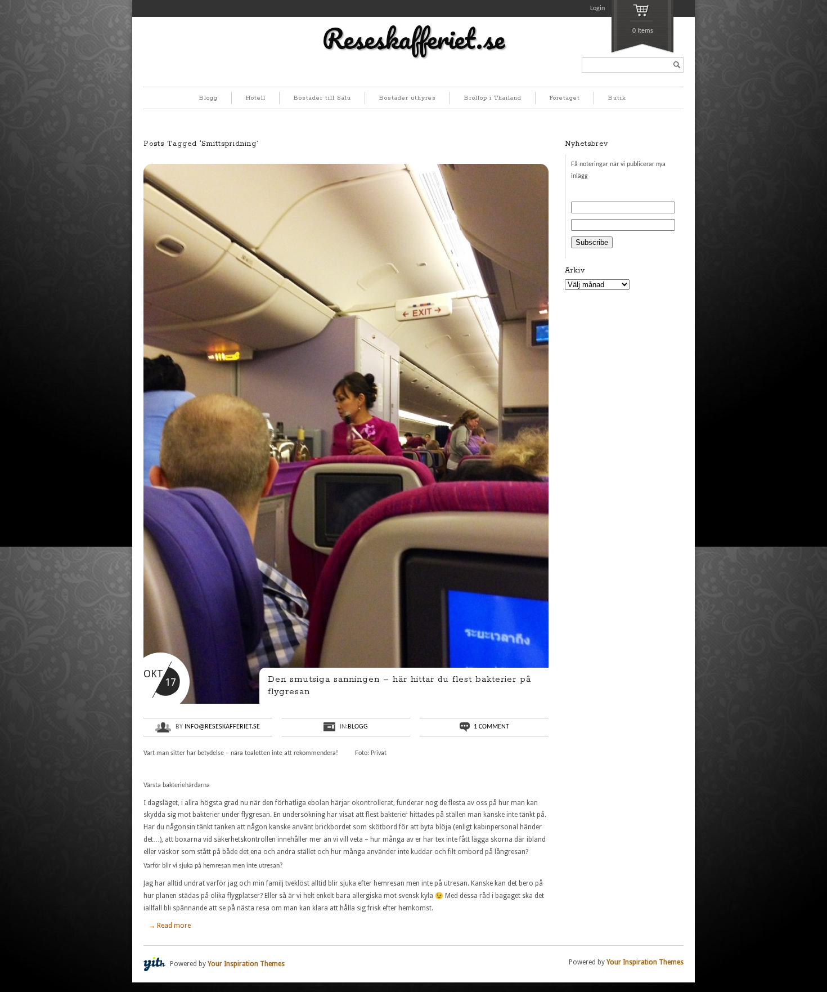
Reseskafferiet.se (413, 38)
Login (597, 8)
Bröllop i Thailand (493, 98)
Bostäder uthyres (407, 98)
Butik (617, 98)
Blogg (208, 98)
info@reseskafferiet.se (222, 726)
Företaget (565, 98)
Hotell (256, 98)
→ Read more (170, 926)
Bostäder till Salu (322, 98)
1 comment (491, 726)
